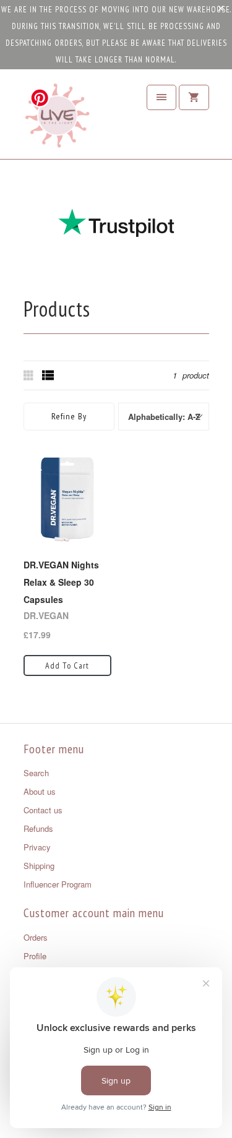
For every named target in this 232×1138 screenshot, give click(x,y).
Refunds (38, 828)
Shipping (39, 865)
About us (40, 791)
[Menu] (161, 97)
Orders (36, 937)
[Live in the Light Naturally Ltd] (58, 119)
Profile (35, 956)
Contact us (43, 810)
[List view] (48, 375)
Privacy (37, 847)
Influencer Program (58, 884)
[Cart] (193, 97)
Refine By (69, 416)
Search (36, 773)
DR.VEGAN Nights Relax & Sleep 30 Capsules (61, 581)
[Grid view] (30, 375)
